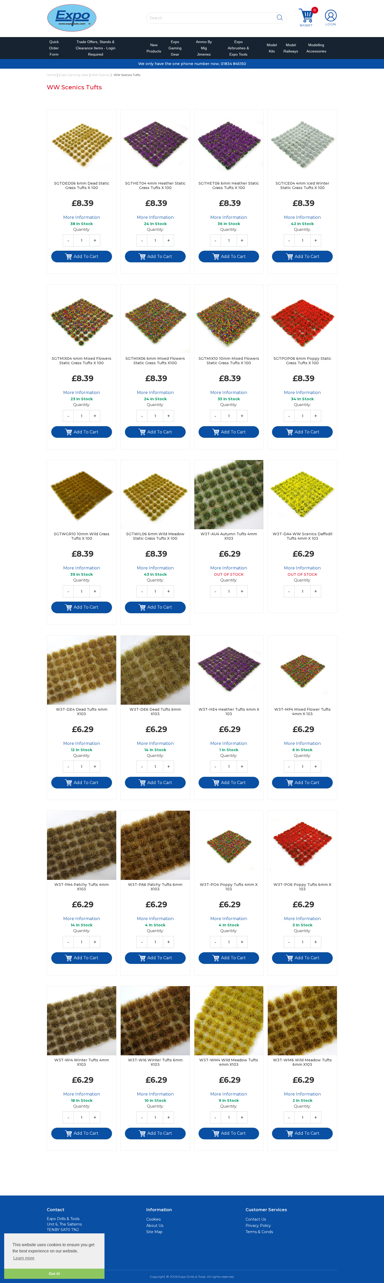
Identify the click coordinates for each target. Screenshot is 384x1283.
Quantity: (81, 229)
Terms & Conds (259, 1231)
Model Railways (289, 48)
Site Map (154, 1231)
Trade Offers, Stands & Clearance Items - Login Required (95, 48)
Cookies (153, 1219)
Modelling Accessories (315, 48)
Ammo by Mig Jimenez (204, 48)
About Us (154, 1225)
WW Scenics (100, 75)
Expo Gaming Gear (175, 48)
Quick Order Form (54, 48)
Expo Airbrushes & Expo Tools (238, 48)
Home (51, 75)
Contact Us (256, 1219)
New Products (152, 48)
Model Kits (271, 48)
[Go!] (280, 18)
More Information (81, 217)
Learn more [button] (23, 1258)
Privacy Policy (258, 1225)
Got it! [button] (54, 1274)
